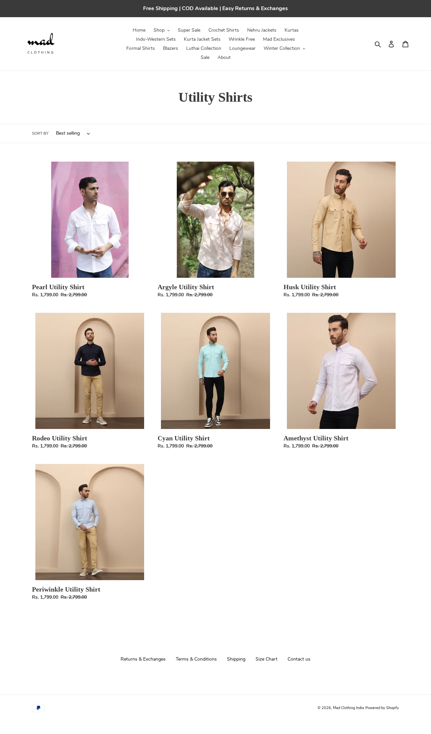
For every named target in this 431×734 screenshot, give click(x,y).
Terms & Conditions (196, 659)
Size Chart (266, 659)
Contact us (299, 659)
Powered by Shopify (382, 707)
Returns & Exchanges (143, 659)
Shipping (236, 659)
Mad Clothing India (348, 707)
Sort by (40, 133)
